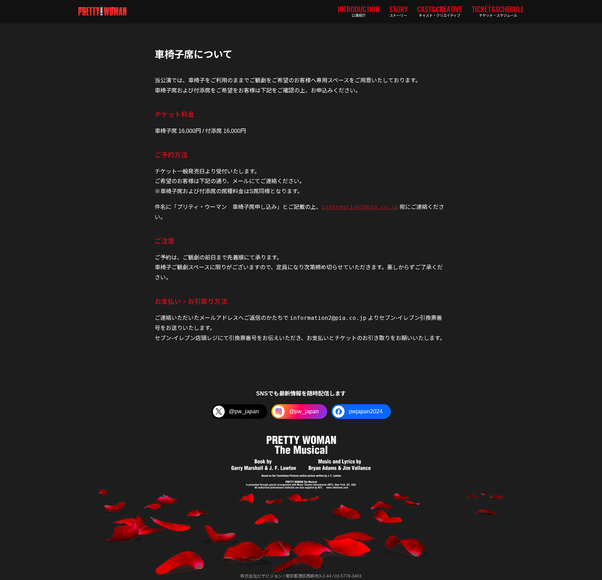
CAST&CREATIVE (439, 10)
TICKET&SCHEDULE (498, 10)
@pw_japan (244, 411)
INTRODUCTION (358, 10)
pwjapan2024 (366, 411)
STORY (398, 10)
